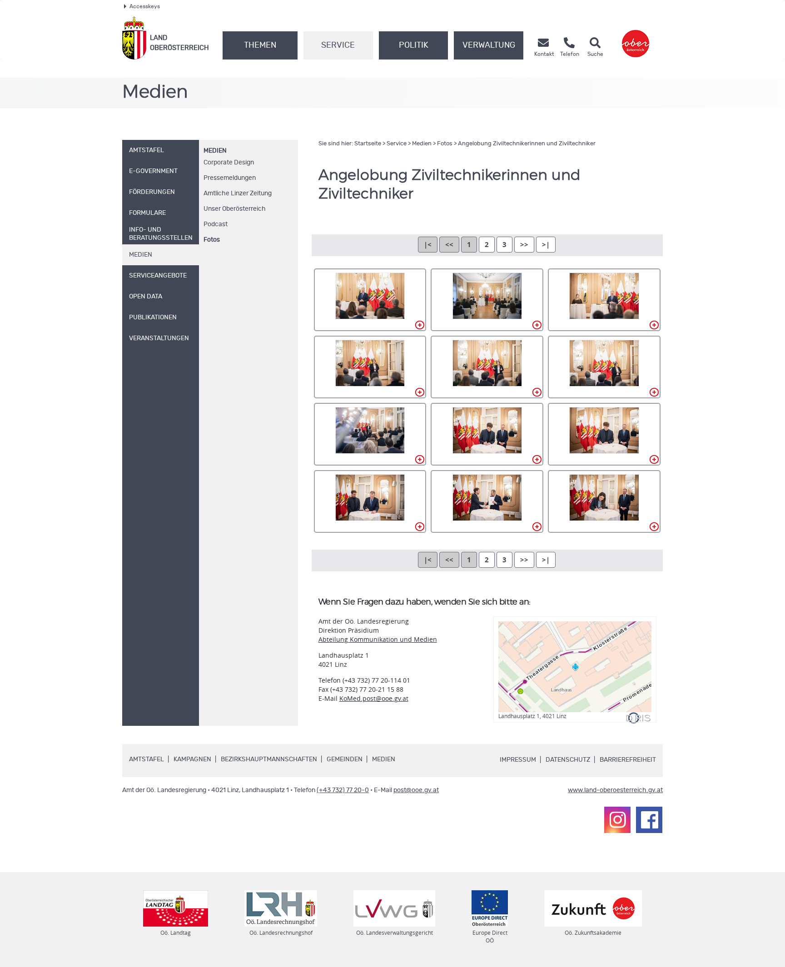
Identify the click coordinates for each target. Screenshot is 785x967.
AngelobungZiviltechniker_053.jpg (487, 434)
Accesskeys (144, 6)
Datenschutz (568, 760)
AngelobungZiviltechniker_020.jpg (487, 299)
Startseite (367, 144)
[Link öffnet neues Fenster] (635, 38)
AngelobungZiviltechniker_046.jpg (604, 367)
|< (428, 244)
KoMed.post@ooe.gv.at (373, 698)
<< (449, 244)
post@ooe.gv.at (416, 790)
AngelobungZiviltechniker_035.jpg (604, 299)
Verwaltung (488, 45)
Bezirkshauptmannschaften (269, 759)
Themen (260, 45)
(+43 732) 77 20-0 (343, 790)
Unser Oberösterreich (235, 209)
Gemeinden (345, 759)
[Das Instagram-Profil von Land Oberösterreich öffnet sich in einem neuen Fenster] (617, 819)
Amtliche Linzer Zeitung (238, 193)
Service (338, 45)
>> (524, 244)
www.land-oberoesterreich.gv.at (615, 790)
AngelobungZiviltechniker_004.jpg (370, 299)
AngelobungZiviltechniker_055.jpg (604, 434)
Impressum (518, 760)
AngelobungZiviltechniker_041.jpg (370, 367)
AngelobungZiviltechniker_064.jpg (487, 501)
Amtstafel (146, 759)
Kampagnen (192, 759)
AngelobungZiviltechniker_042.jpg (487, 367)
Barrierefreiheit (628, 760)
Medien (215, 151)
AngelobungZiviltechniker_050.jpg (370, 434)
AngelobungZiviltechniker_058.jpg (370, 501)
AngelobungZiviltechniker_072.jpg (604, 501)
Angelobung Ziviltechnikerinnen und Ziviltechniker (527, 144)
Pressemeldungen (230, 178)
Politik (413, 45)
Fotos (212, 240)
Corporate (229, 162)
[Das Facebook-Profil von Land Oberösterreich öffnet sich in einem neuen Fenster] (649, 819)
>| (546, 244)
